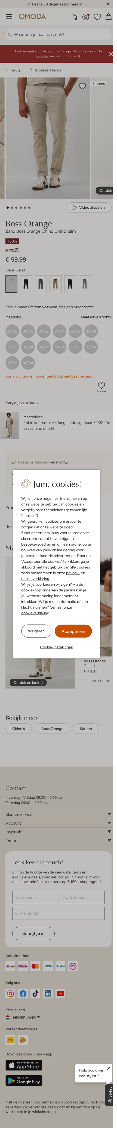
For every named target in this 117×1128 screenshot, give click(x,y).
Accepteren (73, 631)
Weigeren (36, 631)
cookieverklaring (35, 578)
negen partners (56, 498)
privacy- (73, 572)
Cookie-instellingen (56, 647)
